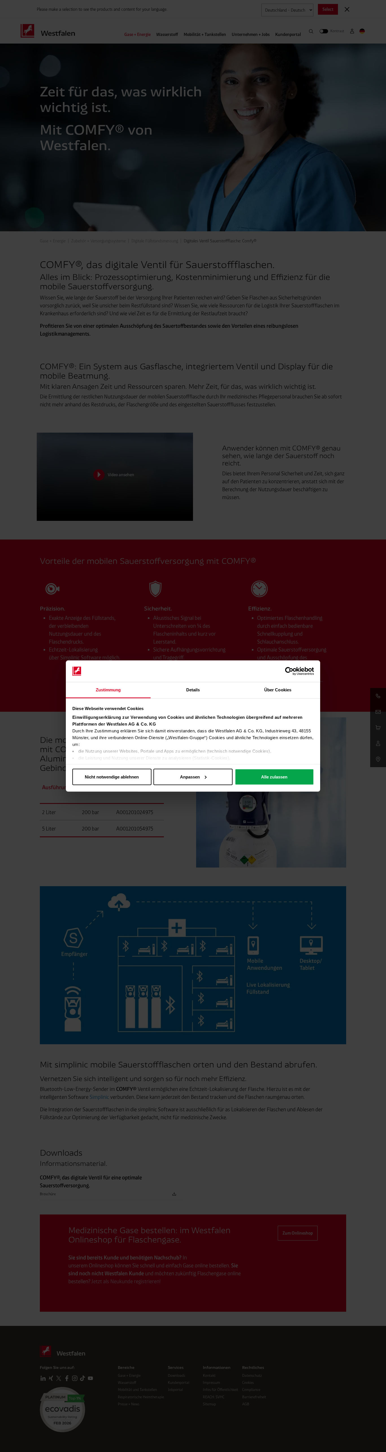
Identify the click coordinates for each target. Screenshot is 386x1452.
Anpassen (190, 776)
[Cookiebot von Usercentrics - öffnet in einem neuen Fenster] (289, 671)
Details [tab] (193, 689)
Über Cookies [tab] (277, 689)
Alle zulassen (274, 776)
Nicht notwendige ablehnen (112, 776)
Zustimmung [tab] (108, 689)
